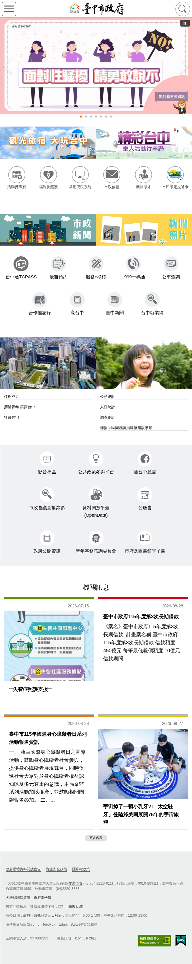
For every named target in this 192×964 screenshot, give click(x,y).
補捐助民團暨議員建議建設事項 (126, 427)
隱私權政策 (81, 869)
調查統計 (107, 417)
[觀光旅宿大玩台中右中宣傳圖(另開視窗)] (48, 143)
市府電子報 (42, 898)
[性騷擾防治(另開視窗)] (96, 66)
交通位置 (75, 883)
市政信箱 (76, 907)
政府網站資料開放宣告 (23, 869)
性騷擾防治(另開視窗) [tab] (81, 117)
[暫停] (185, 23)
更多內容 (96, 838)
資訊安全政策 (56, 869)
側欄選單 (9, 9)
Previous (7, 66)
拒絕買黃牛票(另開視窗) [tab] (106, 117)
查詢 (183, 9)
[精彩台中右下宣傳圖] (144, 143)
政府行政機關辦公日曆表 (42, 915)
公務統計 (107, 396)
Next (184, 66)
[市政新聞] (48, 230)
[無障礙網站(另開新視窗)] (154, 940)
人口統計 (107, 407)
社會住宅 (11, 417)
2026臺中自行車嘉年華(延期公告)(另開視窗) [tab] (86, 117)
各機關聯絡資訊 (18, 898)
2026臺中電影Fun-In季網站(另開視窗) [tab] (111, 117)
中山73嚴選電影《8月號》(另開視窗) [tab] (96, 117)
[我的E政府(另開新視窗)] (181, 940)
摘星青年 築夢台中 (19, 407)
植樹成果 (11, 396)
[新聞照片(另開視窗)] (144, 230)
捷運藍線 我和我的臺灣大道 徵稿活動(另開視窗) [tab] (91, 117)
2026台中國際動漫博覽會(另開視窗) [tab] (101, 117)
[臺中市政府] (96, 8)
